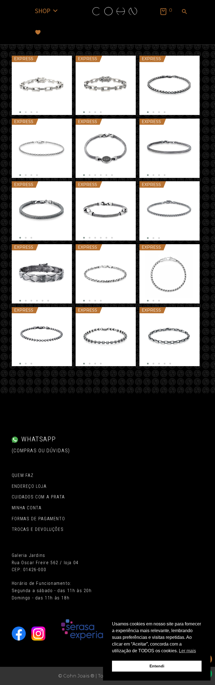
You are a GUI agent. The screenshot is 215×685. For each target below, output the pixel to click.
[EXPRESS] (41, 85)
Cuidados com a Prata (38, 497)
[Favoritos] (38, 32)
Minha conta (27, 507)
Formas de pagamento (38, 518)
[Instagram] (38, 634)
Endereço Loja (29, 486)
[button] (184, 12)
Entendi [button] (156, 666)
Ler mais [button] (187, 650)
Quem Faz (23, 475)
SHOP (42, 11)
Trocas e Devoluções (38, 529)
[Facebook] (19, 634)
